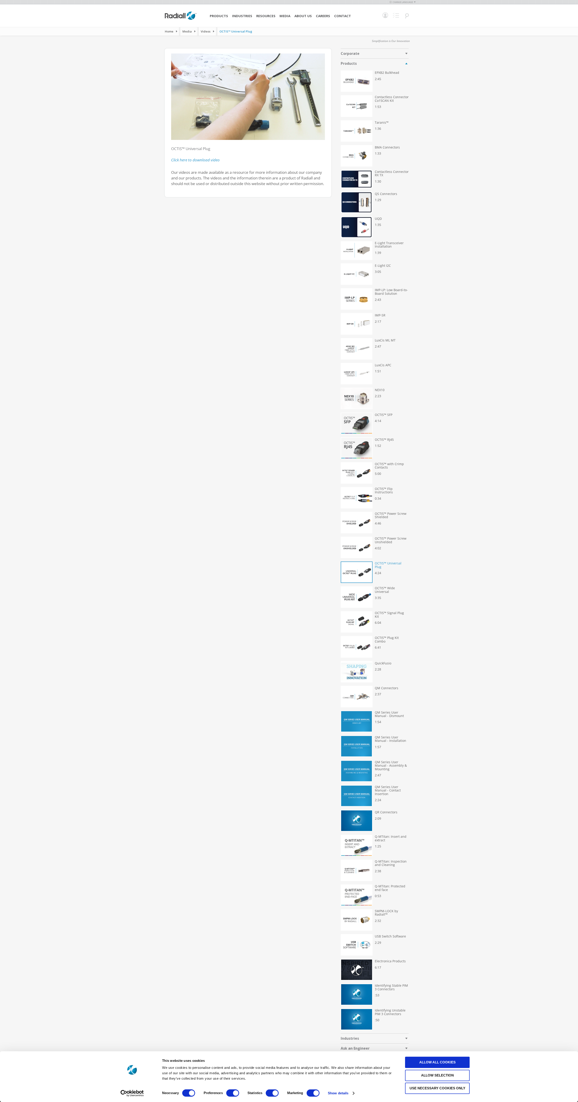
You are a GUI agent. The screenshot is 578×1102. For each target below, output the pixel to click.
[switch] (232, 1093)
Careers (323, 16)
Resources (265, 16)
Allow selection (437, 1075)
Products (219, 16)
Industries (242, 16)
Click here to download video (195, 159)
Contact (342, 16)
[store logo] (180, 19)
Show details (338, 1093)
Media (285, 16)
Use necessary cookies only (437, 1088)
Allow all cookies (437, 1062)
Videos (205, 31)
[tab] (375, 53)
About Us (303, 16)
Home (169, 31)
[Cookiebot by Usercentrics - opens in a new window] (132, 1093)
